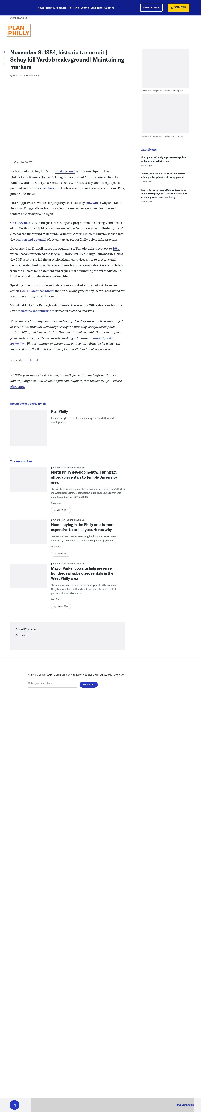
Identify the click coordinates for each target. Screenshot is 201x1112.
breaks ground (65, 171)
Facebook (24, 360)
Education (96, 7)
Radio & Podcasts (56, 7)
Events (85, 7)
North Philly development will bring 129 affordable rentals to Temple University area (84, 477)
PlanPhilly (59, 411)
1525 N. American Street (37, 291)
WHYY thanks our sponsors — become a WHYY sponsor (162, 90)
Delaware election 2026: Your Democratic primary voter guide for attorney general (163, 175)
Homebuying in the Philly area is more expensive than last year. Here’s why (82, 527)
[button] (14, 1105)
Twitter (31, 360)
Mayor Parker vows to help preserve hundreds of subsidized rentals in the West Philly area (82, 573)
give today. (17, 386)
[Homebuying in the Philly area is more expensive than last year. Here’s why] (28, 534)
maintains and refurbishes (36, 311)
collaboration (50, 188)
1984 (116, 248)
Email (37, 360)
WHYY (18, 8)
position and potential (30, 240)
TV (70, 7)
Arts (76, 7)
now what (93, 203)
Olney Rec (22, 223)
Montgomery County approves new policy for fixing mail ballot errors (163, 159)
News (41, 7)
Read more (21, 635)
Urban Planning (19, 18)
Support (109, 7)
